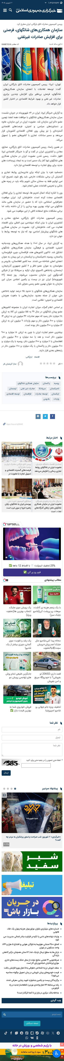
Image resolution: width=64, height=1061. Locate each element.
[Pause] (6, 557)
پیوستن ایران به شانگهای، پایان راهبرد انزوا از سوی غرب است (18, 506)
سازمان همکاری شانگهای (28, 383)
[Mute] (11, 557)
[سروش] (21, 1033)
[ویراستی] (16, 1033)
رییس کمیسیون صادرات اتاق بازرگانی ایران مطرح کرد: (39, 24)
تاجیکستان (54, 388)
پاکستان (46, 383)
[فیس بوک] (11, 1033)
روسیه (56, 383)
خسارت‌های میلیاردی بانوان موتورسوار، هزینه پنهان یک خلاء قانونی (33, 930)
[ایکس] (53, 1033)
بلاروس (46, 399)
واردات (56, 399)
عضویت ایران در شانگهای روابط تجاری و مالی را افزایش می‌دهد (48, 469)
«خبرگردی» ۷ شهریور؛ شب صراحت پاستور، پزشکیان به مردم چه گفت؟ (33, 838)
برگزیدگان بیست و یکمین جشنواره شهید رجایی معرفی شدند (32, 980)
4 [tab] (4, 789)
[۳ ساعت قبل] (32, 812)
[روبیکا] (47, 1033)
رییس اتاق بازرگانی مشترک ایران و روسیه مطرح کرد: (18, 466)
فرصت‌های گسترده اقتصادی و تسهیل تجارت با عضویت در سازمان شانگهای (18, 474)
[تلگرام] (58, 1033)
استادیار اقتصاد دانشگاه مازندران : (48, 464)
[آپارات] (42, 1033)
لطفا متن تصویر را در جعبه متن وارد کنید (44, 760)
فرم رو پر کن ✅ (32, 572)
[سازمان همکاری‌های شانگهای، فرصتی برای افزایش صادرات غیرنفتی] (32, 64)
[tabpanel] (32, 820)
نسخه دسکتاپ (32, 1023)
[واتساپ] (27, 1038)
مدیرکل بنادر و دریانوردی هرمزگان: (48, 501)
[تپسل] (4, 524)
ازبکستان (55, 394)
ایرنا (36, 10)
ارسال (6, 773)
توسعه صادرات (41, 394)
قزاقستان (27, 394)
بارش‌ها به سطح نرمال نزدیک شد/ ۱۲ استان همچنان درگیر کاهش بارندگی (30, 954)
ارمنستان (12, 388)
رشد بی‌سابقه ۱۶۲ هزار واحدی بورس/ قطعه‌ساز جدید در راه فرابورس (34, 986)
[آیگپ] (32, 1033)
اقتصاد (37, 357)
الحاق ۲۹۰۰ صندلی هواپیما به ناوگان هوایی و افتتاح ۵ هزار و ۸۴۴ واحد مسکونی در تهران (30, 946)
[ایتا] (27, 1033)
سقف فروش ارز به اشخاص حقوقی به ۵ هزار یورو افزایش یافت (31, 968)
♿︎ (56, 1053)
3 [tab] (8, 789)
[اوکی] (37, 1038)
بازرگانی (29, 357)
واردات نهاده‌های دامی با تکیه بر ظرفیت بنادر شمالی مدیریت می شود (31, 938)
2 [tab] (11, 789)
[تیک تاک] (6, 1033)
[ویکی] (32, 1038)
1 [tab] (15, 789)
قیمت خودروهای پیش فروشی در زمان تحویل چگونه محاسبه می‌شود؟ (32, 974)
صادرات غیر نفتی (28, 388)
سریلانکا (42, 388)
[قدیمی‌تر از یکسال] (47, 452)
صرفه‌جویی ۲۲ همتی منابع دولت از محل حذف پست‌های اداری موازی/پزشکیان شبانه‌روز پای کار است (32, 961)
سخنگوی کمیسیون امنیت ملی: (19, 501)
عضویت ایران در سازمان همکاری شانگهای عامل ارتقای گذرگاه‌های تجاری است (47, 508)
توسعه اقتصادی (13, 394)
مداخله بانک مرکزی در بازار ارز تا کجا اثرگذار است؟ (38, 993)
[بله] (37, 1033)
